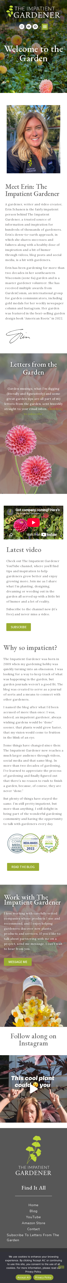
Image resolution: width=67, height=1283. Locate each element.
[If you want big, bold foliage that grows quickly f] (33, 1089)
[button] (45, 27)
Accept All (23, 1277)
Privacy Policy (43, 1277)
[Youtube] (28, 26)
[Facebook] (35, 26)
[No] (61, 1267)
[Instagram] (21, 26)
